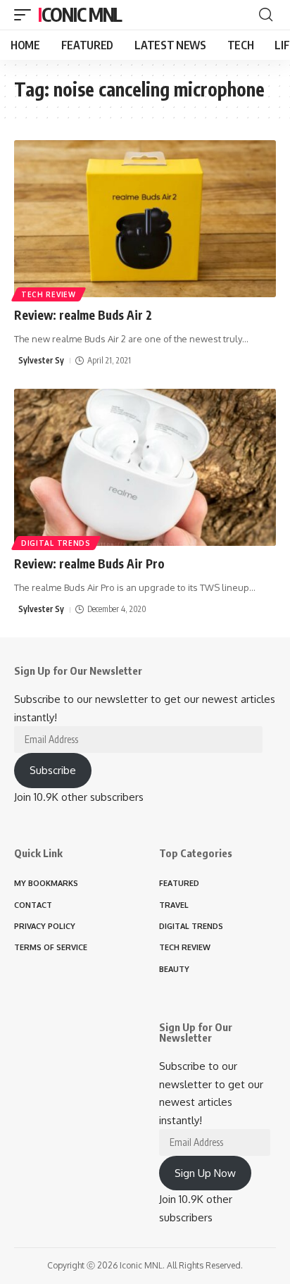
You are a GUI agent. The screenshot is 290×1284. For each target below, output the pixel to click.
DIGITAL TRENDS (56, 543)
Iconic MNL (80, 14)
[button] (26, 15)
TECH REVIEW (48, 294)
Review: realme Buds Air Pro (89, 563)
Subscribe (53, 770)
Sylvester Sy (41, 360)
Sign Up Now (205, 1173)
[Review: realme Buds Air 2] (145, 218)
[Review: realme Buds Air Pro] (145, 467)
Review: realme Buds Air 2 (83, 315)
